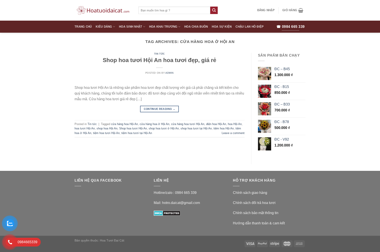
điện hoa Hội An (216, 124)
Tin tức (159, 53)
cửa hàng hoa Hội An (124, 124)
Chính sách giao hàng (250, 193)
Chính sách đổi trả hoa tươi (254, 203)
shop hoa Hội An (107, 128)
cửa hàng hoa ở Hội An (154, 124)
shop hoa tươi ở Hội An (164, 128)
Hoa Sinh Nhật (130, 26)
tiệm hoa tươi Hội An (106, 133)
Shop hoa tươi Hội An (133, 128)
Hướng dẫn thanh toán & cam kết (259, 223)
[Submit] (214, 10)
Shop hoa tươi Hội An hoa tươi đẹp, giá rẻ (159, 60)
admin (169, 72)
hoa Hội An (235, 124)
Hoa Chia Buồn (196, 26)
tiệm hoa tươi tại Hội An (136, 133)
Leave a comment (233, 133)
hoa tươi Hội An (85, 128)
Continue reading (159, 109)
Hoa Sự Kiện (222, 26)
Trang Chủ (83, 26)
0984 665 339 (186, 193)
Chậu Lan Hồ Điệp (250, 26)
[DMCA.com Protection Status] (167, 213)
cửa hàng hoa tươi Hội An (187, 124)
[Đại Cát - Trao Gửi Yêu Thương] (103, 10)
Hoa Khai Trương (163, 26)
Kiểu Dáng (104, 26)
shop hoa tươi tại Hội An (196, 128)
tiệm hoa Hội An (224, 128)
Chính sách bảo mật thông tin (255, 213)
